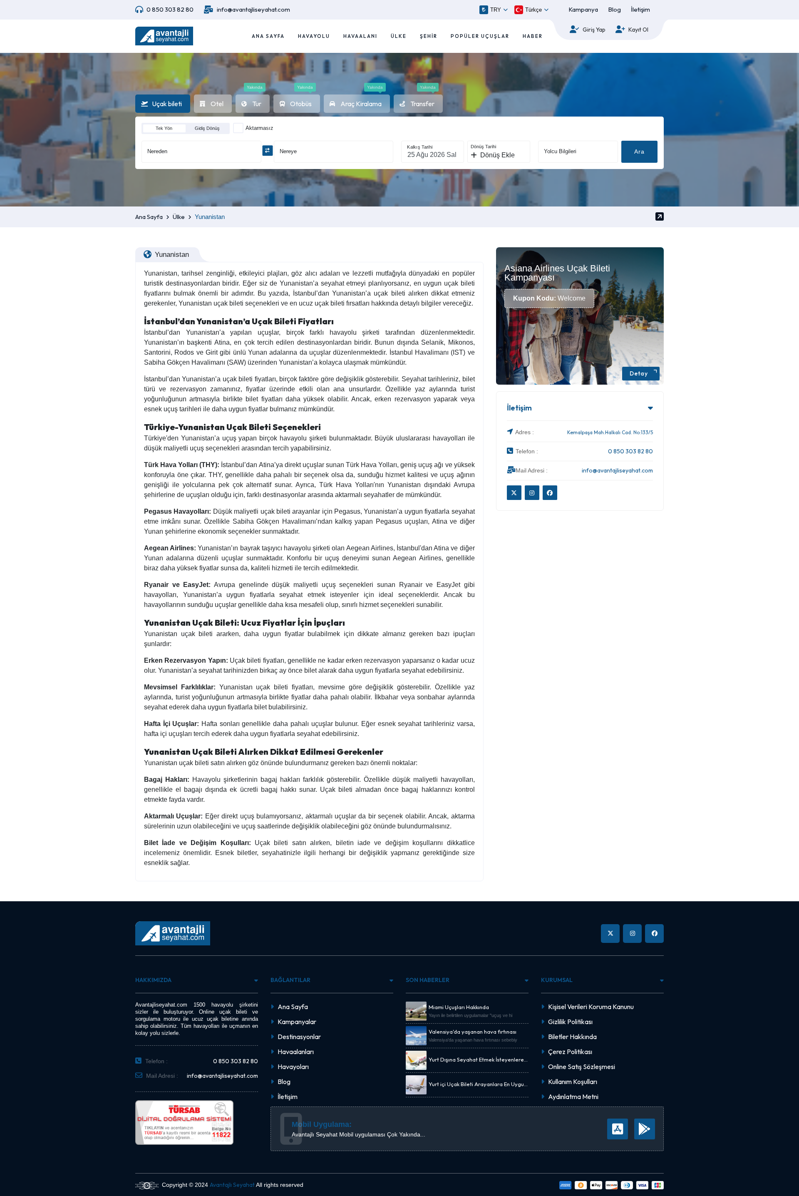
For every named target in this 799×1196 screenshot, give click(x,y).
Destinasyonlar (299, 1036)
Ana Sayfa (268, 36)
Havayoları (293, 1066)
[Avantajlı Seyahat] (164, 36)
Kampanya (583, 9)
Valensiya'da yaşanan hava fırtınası (472, 1032)
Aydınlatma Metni (573, 1096)
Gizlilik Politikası (570, 1021)
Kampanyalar (297, 1021)
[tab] (162, 103)
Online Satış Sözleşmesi (581, 1066)
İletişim (640, 9)
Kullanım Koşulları (572, 1081)
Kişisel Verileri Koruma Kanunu (591, 1006)
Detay (639, 373)
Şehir (428, 36)
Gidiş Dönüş (207, 128)
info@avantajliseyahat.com (253, 9)
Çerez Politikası (570, 1051)
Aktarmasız (259, 128)
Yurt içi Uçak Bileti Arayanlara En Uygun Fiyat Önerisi (478, 1084)
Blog (614, 9)
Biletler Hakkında (572, 1036)
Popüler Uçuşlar (480, 36)
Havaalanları (296, 1051)
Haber (533, 36)
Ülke (399, 36)
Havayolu (314, 36)
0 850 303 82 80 (170, 9)
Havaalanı (360, 36)
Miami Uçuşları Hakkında (459, 1007)
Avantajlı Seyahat (232, 1185)
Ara (639, 151)
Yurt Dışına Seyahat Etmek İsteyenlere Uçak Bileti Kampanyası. (476, 1060)
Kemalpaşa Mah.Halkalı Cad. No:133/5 (610, 432)
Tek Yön (164, 128)
